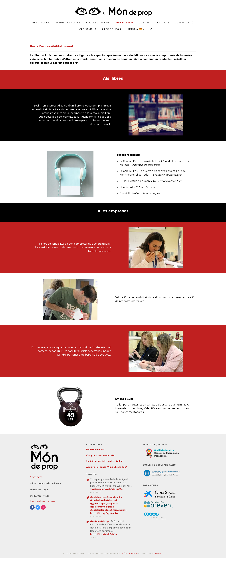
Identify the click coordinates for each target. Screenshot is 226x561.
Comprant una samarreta (100, 455)
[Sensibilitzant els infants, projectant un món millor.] (113, 15)
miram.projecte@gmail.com (45, 483)
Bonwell (157, 553)
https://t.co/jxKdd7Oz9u (103, 534)
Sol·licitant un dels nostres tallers (104, 461)
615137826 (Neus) (39, 495)
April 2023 (95, 492)
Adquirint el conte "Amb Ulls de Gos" (106, 466)
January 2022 (97, 537)
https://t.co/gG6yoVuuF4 (103, 513)
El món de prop (128, 553)
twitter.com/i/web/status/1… (106, 488)
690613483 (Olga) (39, 489)
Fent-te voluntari (95, 449)
